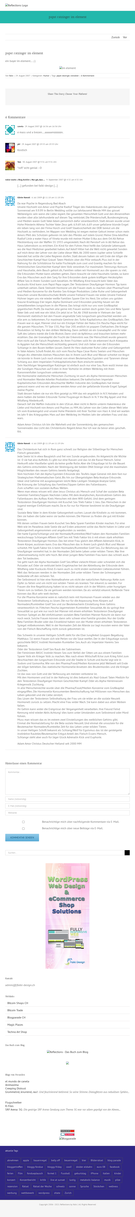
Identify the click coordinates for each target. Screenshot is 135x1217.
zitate (57, 1192)
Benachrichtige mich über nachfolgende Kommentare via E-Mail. (80, 821)
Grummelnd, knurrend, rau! (21, 1092)
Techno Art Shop (17, 1032)
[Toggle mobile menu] (128, 5)
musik (107, 1179)
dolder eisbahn (84, 1166)
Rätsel (25, 1186)
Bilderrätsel (97, 1160)
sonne (72, 1186)
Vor (125, 37)
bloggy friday (54, 1166)
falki (11, 75)
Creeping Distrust (15, 1088)
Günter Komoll (23, 197)
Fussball (65, 1173)
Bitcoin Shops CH (17, 1003)
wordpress (44, 1192)
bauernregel (40, 1160)
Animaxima (12, 1085)
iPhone (94, 1173)
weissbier (74, 75)
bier (84, 1160)
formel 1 (51, 1173)
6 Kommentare (87, 75)
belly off (55, 1160)
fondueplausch (35, 1173)
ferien (10, 1173)
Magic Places (15, 1024)
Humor (46, 75)
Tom (19, 162)
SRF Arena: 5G (13, 1109)
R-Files (9, 1106)
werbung (12, 1192)
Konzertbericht (28, 1179)
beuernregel (70, 1160)
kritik (43, 1179)
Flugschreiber (13, 1102)
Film (20, 1173)
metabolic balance (90, 1179)
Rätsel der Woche (42, 1186)
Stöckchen (98, 1186)
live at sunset (57, 1179)
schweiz (60, 1186)
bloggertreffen (15, 1166)
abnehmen (12, 1160)
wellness (113, 1186)
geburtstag (80, 1173)
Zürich (68, 1192)
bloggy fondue (35, 1166)
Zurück (115, 37)
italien (106, 1173)
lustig (72, 1179)
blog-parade (114, 1160)
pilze (117, 1179)
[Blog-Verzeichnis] (67, 1135)
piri (18, 144)
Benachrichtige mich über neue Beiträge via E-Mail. (72, 828)
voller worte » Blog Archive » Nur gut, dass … (25, 179)
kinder (117, 1173)
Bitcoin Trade (15, 1010)
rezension (12, 1186)
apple (26, 1160)
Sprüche (84, 1186)
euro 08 (101, 1166)
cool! (69, 1166)
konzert (11, 1179)
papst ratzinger (63, 75)
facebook (115, 1166)
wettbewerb (27, 1192)
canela (20, 126)
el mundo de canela (17, 1081)
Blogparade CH (16, 1017)
